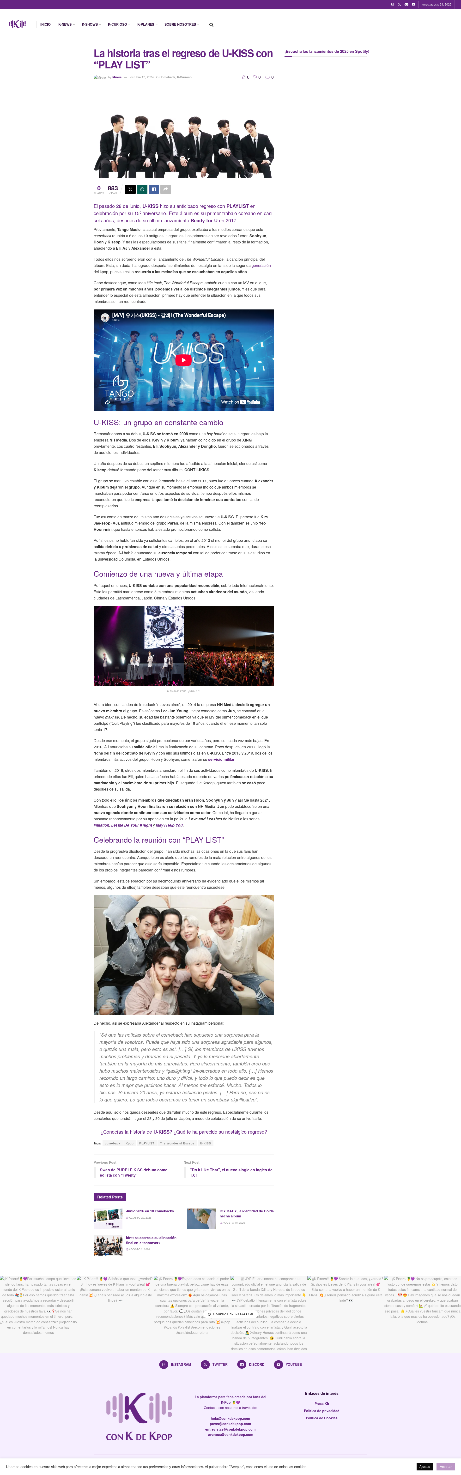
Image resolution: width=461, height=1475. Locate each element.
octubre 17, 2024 (142, 77)
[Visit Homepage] (17, 24)
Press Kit (322, 1403)
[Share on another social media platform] (165, 189)
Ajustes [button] (424, 1467)
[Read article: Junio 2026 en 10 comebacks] (108, 1219)
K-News (65, 24)
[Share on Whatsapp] (142, 189)
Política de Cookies (322, 1417)
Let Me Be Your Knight (131, 825)
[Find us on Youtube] (413, 4)
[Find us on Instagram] (392, 4)
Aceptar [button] (446, 1467)
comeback (112, 1143)
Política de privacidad (322, 1410)
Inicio (45, 24)
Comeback (167, 77)
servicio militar (221, 759)
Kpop (130, 1143)
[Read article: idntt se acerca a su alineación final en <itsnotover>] (108, 1245)
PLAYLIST (146, 1143)
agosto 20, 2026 (139, 1217)
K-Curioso (117, 24)
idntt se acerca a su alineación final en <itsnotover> (151, 1240)
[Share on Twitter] (130, 189)
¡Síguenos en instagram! (232, 1314)
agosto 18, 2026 (233, 1222)
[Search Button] (211, 24)
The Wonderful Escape (177, 1143)
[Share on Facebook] (154, 189)
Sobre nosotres (180, 24)
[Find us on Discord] (406, 4)
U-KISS (161, 1131)
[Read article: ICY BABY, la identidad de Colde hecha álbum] (201, 1219)
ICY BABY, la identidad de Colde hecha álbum (247, 1213)
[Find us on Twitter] (399, 4)
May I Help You (169, 825)
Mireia (116, 77)
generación (261, 265)
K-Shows (90, 24)
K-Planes (145, 24)
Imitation (101, 825)
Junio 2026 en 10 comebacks (150, 1211)
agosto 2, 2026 (139, 1249)
